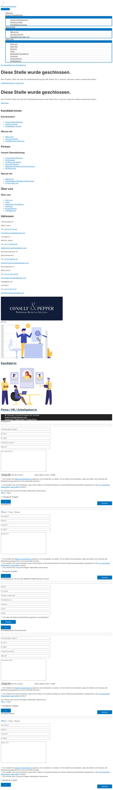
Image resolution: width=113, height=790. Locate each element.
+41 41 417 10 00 (10, 229)
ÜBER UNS (9, 39)
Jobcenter (20, 83)
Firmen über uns (11, 183)
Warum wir (14, 32)
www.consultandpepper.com (16, 417)
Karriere (13, 49)
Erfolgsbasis (10, 160)
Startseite (5, 103)
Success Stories (16, 34)
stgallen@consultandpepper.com (13, 248)
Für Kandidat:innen (8, 65)
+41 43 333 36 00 (11, 274)
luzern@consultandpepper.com (13, 233)
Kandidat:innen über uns (19, 37)
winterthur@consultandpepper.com (15, 263)
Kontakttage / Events (13, 126)
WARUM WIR (10, 27)
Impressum (9, 419)
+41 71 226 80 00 (10, 244)
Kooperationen (16, 59)
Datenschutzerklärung (23, 479)
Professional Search (13, 162)
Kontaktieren (21, 65)
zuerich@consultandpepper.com (13, 278)
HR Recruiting (10, 168)
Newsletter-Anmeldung (19, 54)
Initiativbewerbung (8, 83)
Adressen (14, 56)
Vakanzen (9, 13)
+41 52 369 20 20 (11, 259)
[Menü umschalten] (58, 17)
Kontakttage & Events (18, 25)
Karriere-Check (16, 22)
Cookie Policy (31, 419)
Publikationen (15, 61)
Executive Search (12, 164)
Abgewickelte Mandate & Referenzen (19, 181)
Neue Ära (14, 46)
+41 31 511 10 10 (10, 289)
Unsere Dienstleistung (14, 15)
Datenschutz (20, 419)
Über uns (14, 44)
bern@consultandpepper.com (12, 293)
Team (12, 51)
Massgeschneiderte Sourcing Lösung (20, 166)
